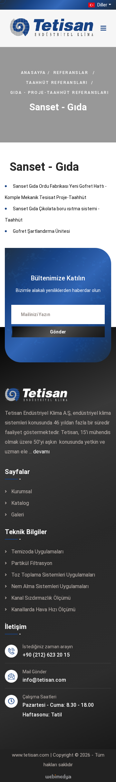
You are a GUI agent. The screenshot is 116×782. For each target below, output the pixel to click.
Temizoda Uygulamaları (37, 552)
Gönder (58, 331)
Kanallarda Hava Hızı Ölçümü (43, 609)
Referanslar (70, 72)
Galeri (17, 515)
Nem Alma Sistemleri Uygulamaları (50, 586)
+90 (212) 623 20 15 (46, 655)
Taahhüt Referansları (57, 82)
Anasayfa (33, 72)
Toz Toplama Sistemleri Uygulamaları (53, 575)
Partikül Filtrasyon (31, 563)
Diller (101, 5)
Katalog (20, 503)
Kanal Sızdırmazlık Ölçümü (41, 598)
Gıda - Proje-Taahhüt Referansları (59, 92)
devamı (41, 452)
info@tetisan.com (44, 680)
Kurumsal (21, 491)
